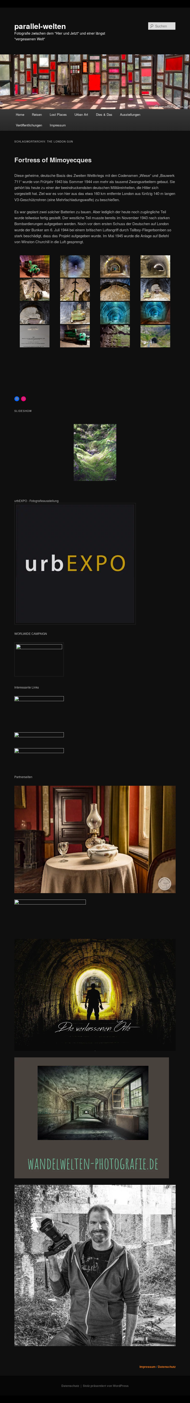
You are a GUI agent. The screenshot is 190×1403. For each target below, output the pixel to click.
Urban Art (81, 114)
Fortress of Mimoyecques (53, 159)
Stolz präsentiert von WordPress (106, 1385)
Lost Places (58, 114)
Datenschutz (167, 1366)
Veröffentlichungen (29, 125)
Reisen (37, 114)
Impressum (58, 125)
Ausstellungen (130, 114)
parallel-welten (40, 26)
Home (20, 114)
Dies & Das (104, 114)
